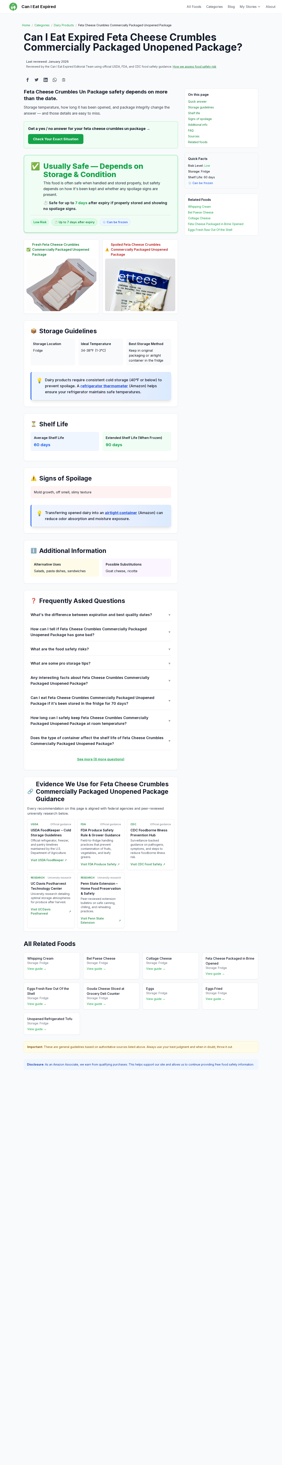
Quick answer (197, 101)
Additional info (197, 124)
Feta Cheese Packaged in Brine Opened (215, 224)
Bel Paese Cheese (200, 212)
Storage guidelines (201, 107)
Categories (214, 7)
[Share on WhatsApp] (54, 80)
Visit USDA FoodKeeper (49, 860)
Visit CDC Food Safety (147, 864)
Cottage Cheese (199, 218)
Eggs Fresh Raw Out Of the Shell (210, 229)
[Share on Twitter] (36, 80)
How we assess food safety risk (194, 66)
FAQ (191, 130)
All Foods (194, 7)
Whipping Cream (199, 206)
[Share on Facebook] (27, 80)
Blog (231, 7)
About (270, 7)
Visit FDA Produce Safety (100, 864)
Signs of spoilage (200, 119)
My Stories (248, 7)
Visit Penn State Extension (101, 920)
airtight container (121, 513)
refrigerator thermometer (104, 386)
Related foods (197, 142)
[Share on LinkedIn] (45, 80)
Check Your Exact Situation (55, 139)
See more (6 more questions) (100, 759)
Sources (193, 136)
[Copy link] (64, 80)
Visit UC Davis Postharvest (51, 911)
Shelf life (194, 113)
